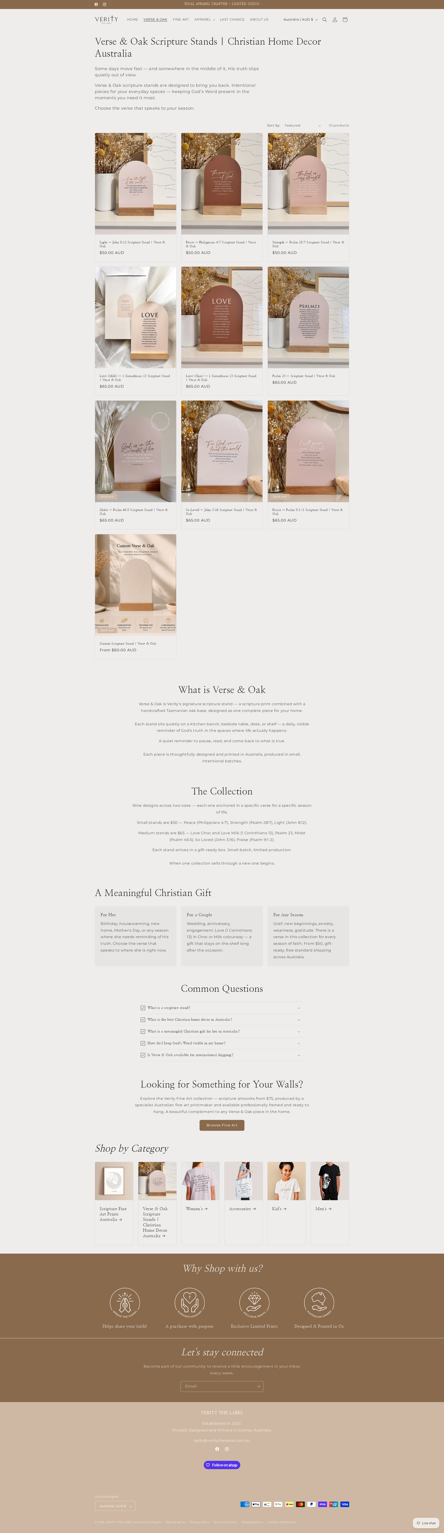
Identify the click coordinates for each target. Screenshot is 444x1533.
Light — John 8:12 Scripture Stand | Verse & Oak (132, 244)
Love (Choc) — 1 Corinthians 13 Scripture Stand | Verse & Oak (221, 378)
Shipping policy (252, 1522)
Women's (194, 1209)
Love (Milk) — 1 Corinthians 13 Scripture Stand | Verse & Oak (135, 378)
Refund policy (175, 1522)
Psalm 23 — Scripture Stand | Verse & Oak (303, 376)
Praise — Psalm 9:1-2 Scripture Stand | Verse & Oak (307, 512)
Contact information (282, 1522)
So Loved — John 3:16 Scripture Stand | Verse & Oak (221, 512)
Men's (321, 1209)
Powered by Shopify (147, 1522)
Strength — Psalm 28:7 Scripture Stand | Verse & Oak (308, 244)
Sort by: (273, 125)
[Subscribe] (258, 1386)
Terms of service (225, 1522)
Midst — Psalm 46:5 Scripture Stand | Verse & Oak (134, 512)
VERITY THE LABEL (119, 1522)
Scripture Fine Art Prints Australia (113, 1214)
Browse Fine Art (222, 1125)
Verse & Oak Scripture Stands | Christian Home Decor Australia (155, 1222)
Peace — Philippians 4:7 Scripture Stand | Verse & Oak (221, 244)
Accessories (240, 1209)
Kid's (277, 1209)
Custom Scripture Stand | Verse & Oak (128, 643)
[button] (204, 19)
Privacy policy (200, 1522)
